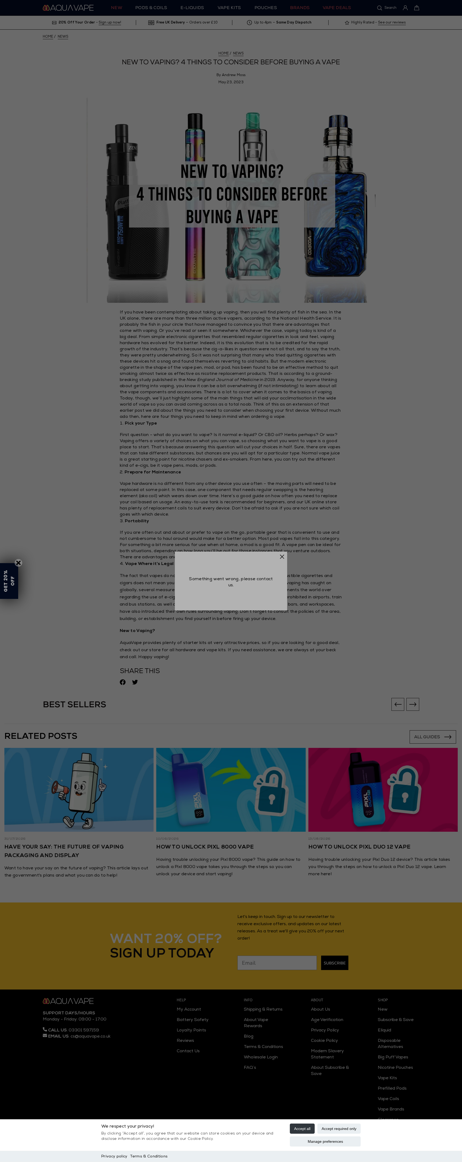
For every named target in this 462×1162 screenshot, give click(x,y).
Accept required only (339, 1128)
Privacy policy (114, 1156)
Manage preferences (325, 1141)
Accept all (302, 1128)
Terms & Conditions (149, 1156)
